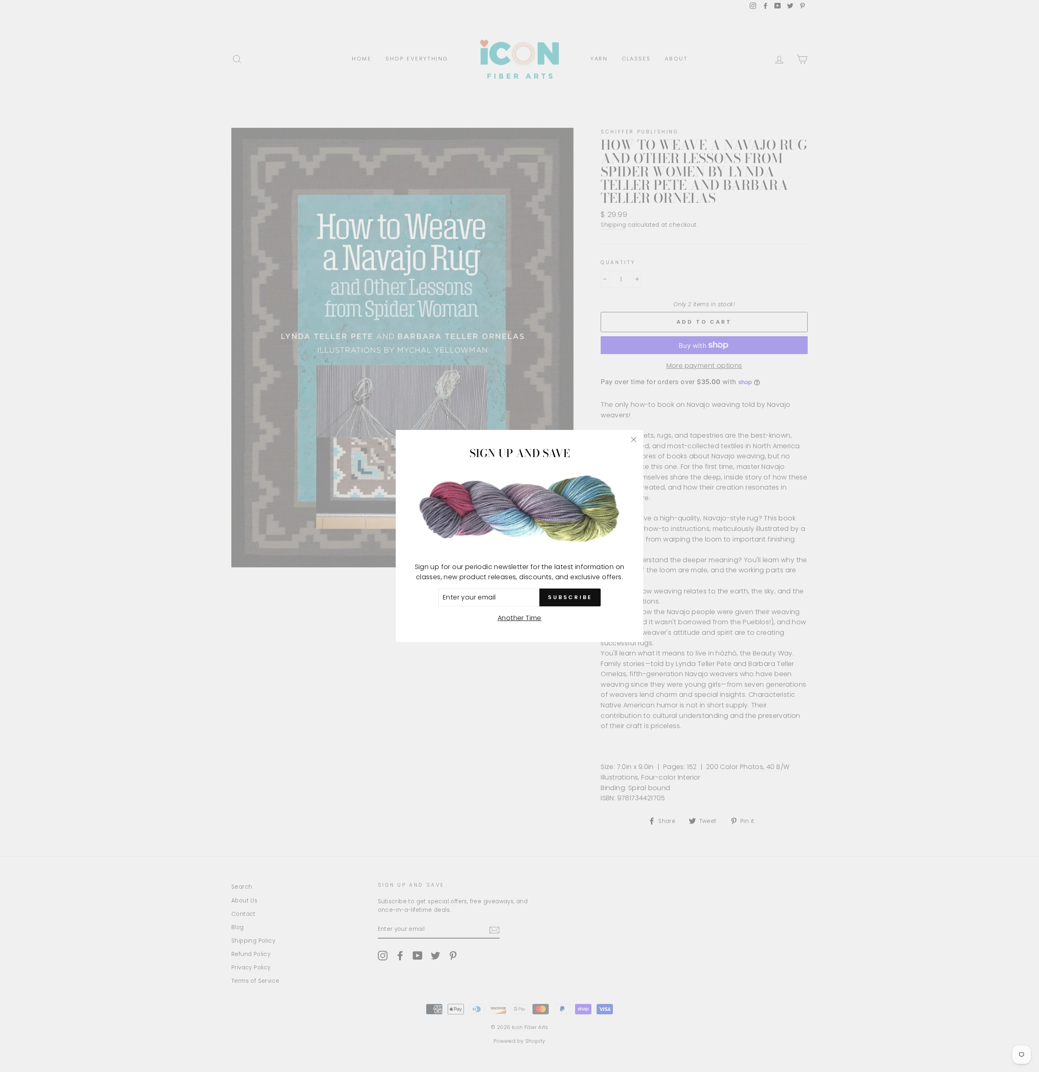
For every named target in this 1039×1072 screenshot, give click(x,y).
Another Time (519, 618)
